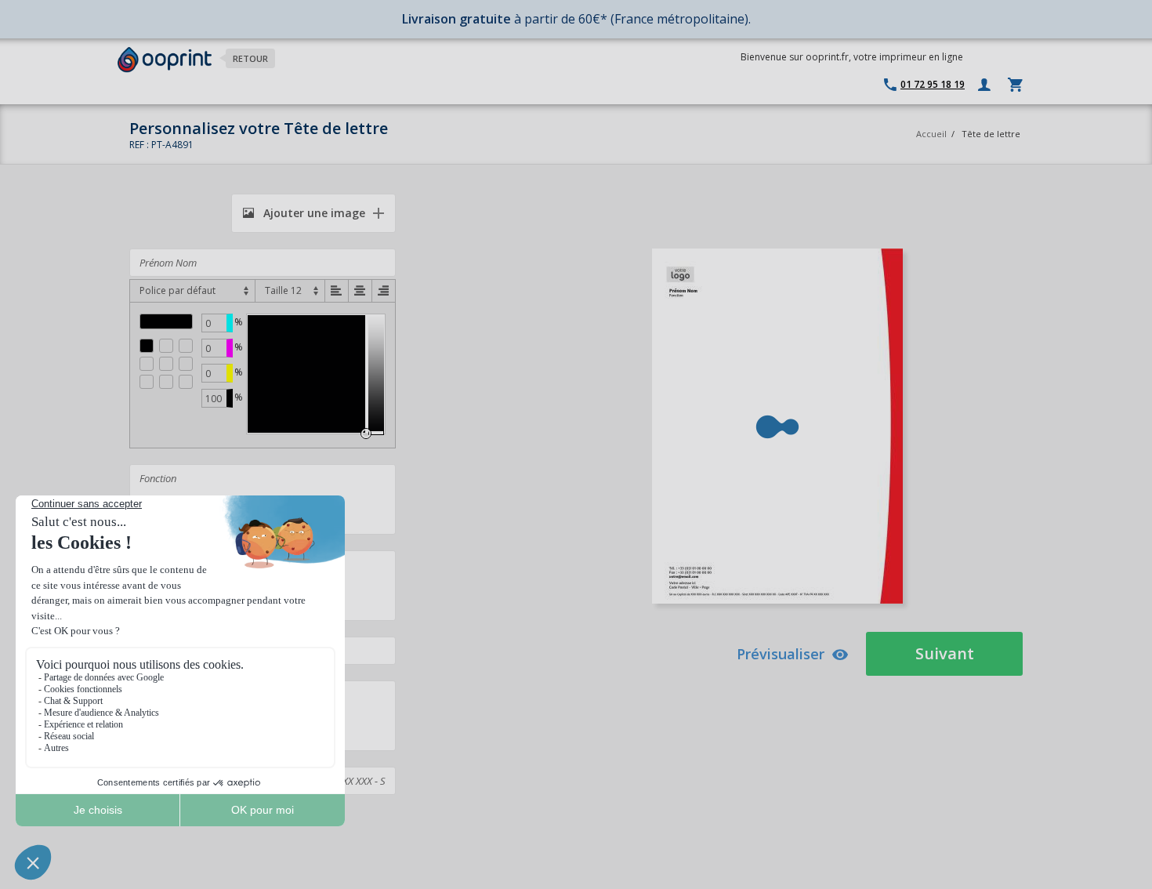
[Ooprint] (165, 60)
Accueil (931, 134)
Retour (250, 58)
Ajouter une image (312, 212)
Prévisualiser (780, 653)
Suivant (944, 653)
